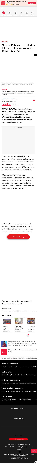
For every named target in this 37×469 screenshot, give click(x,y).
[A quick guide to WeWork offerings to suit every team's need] (19, 324)
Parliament (24, 120)
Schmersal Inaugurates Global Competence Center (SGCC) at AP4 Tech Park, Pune (7, 329)
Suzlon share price (16, 391)
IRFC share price (6, 391)
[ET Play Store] (25, 412)
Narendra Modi (17, 156)
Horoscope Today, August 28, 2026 (10, 375)
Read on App (34, 451)
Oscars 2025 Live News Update (10, 383)
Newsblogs (19, 366)
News (15, 358)
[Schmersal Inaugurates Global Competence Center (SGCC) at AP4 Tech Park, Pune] (7, 324)
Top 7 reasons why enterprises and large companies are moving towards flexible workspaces (31, 329)
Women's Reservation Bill (12, 117)
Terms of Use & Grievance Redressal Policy (18, 444)
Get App (31, 3)
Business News (7, 358)
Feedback (18, 449)
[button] (2, 8)
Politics (21, 358)
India (3, 366)
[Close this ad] (35, 462)
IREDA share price (27, 391)
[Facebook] (13, 424)
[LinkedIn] (23, 424)
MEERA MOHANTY (8, 99)
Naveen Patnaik (8, 112)
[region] (12, 458)
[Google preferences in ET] (6, 104)
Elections (25, 366)
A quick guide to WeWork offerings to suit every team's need (19, 329)
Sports (30, 366)
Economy (7, 366)
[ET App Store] (11, 413)
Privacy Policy (22, 447)
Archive (30, 447)
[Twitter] (18, 424)
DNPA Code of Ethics (10, 447)
